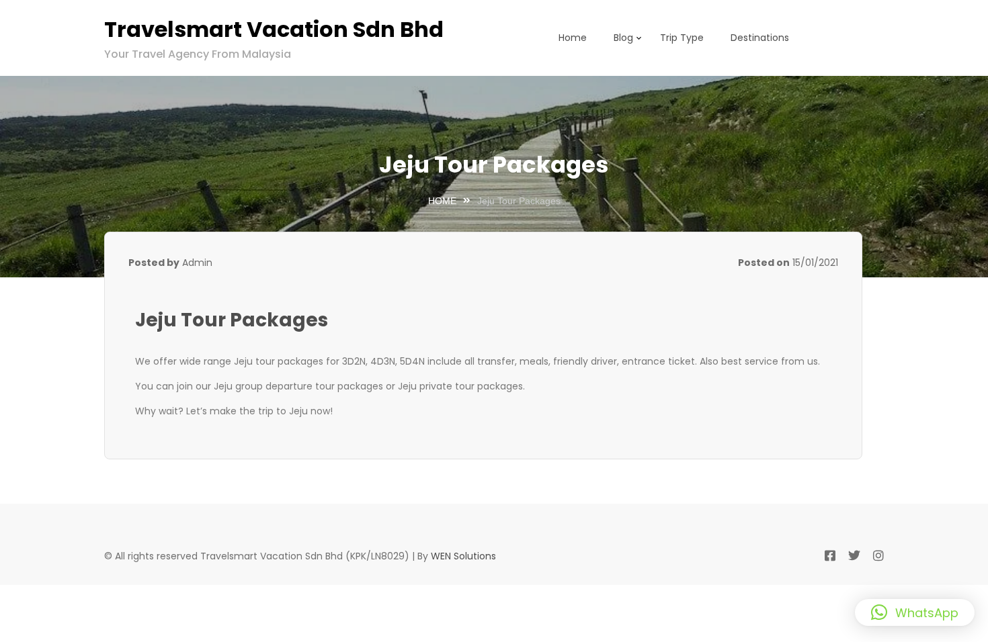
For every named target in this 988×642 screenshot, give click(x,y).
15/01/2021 (815, 262)
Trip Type (682, 37)
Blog (623, 37)
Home (573, 37)
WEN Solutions (463, 556)
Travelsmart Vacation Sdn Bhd (274, 29)
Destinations (760, 37)
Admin (197, 262)
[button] (915, 612)
